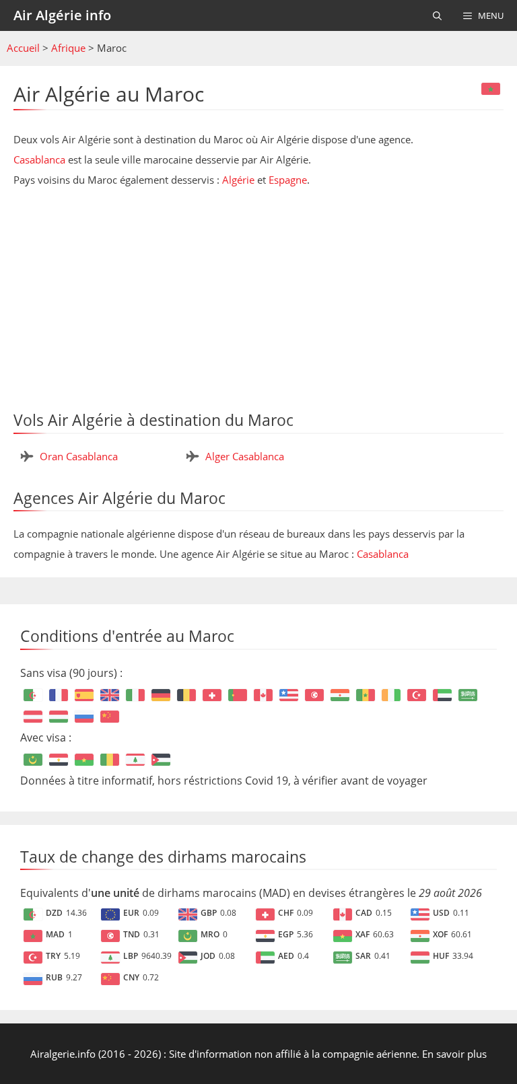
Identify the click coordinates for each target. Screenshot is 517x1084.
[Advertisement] (258, 294)
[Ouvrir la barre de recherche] (437, 15)
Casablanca (39, 159)
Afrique (68, 48)
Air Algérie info (62, 15)
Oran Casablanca (79, 456)
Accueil (23, 48)
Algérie (238, 179)
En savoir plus (454, 1053)
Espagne (288, 179)
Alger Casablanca (244, 456)
